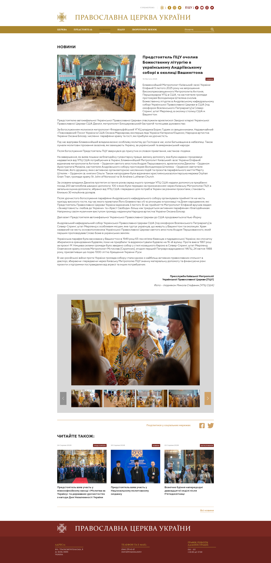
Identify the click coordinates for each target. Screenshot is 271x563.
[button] (208, 398)
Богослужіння (207, 445)
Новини (104, 30)
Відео (121, 30)
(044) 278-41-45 (128, 549)
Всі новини (207, 510)
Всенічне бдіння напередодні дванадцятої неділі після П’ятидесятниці (183, 490)
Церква (62, 30)
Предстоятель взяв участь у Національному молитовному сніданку (130, 490)
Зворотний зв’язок (144, 30)
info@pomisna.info (131, 552)
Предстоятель (83, 30)
